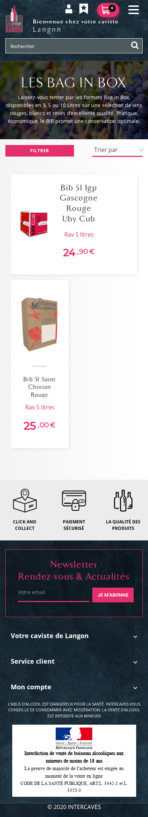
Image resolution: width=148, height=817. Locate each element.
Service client (33, 661)
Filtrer (40, 151)
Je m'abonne (113, 595)
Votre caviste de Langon (50, 635)
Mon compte (31, 686)
